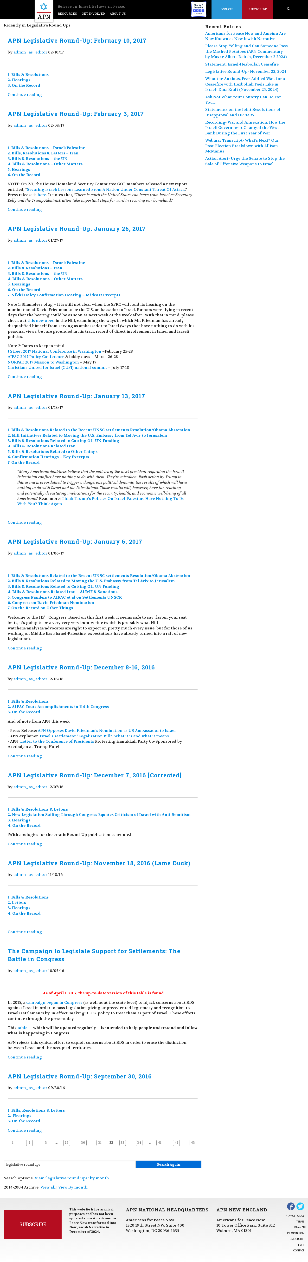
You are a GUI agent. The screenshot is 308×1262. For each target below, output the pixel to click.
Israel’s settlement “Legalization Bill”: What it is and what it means (104, 736)
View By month (73, 1187)
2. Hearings (19, 79)
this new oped (41, 320)
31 (100, 1143)
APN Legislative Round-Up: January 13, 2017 (76, 396)
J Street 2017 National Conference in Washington (54, 351)
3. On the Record (24, 85)
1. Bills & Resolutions (28, 74)
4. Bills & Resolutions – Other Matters (45, 163)
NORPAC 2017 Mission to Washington (43, 362)
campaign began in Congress (54, 1002)
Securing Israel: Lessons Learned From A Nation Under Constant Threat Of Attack (106, 189)
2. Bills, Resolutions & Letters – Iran (43, 153)
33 (122, 1143)
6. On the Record (24, 174)
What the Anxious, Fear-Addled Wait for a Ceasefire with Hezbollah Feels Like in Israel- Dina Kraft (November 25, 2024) (245, 84)
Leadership (297, 1239)
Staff (301, 1244)
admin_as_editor (30, 52)
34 (139, 1143)
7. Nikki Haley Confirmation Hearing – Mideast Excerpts (64, 294)
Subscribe (258, 9)
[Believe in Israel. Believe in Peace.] (44, 11)
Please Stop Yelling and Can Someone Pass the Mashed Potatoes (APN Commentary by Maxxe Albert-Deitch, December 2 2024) (246, 51)
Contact (298, 1250)
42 (176, 1143)
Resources (67, 13)
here (42, 194)
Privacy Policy (294, 1215)
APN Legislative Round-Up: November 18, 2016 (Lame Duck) (99, 863)
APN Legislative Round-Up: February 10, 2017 (77, 40)
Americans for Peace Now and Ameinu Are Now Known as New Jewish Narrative (245, 36)
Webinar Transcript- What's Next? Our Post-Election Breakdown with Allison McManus (242, 146)
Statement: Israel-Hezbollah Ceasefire (242, 64)
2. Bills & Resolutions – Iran (35, 268)
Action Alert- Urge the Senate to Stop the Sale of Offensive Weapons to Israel (245, 161)
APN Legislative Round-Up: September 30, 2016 (80, 1076)
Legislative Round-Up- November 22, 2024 (245, 71)
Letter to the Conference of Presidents (57, 741)
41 (159, 1143)
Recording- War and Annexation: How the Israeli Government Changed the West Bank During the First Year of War (245, 128)
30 (83, 1143)
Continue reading (25, 94)
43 (193, 1143)
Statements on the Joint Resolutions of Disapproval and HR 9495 (243, 112)
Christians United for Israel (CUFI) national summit (57, 367)
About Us (118, 13)
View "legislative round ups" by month (72, 1178)
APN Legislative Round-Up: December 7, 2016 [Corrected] (95, 775)
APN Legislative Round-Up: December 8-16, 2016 (81, 667)
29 (66, 1143)
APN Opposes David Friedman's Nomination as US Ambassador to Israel (107, 730)
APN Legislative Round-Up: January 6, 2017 (75, 541)
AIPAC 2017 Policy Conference (36, 356)
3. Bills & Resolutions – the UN (38, 158)
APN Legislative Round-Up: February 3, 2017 (76, 114)
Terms (300, 1221)
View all (48, 1187)
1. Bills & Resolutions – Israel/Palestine (46, 147)
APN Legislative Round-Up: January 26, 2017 (77, 228)
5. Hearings (19, 169)
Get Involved (93, 13)
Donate (227, 9)
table (22, 1027)
